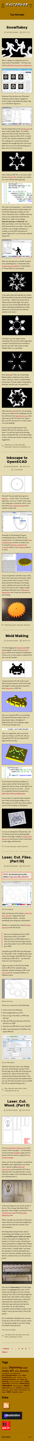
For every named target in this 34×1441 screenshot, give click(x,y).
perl (15, 1388)
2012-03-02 (26, 1110)
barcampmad (5, 1373)
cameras (19, 1377)
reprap (11, 1390)
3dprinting (8, 445)
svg (29, 447)
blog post (22, 547)
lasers (6, 1337)
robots (16, 1390)
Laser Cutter (6, 973)
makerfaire (6, 1383)
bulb (13, 1335)
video (8, 1392)
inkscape (22, 445)
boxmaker (8, 1335)
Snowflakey (17, 27)
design (22, 1379)
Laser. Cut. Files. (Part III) (17, 859)
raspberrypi (5, 1390)
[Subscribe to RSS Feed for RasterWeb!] (17, 1405)
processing (26, 1388)
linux (22, 1381)
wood (20, 1337)
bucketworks (7, 1377)
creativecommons (9, 1379)
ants (11, 375)
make (24, 1088)
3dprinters (5, 1368)
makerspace (9, 1090)
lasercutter (18, 1088)
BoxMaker (17, 1153)
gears (14, 625)
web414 (21, 1392)
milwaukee (7, 1385)
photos (19, 1388)
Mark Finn (5, 793)
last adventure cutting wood (15, 1148)
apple (25, 1368)
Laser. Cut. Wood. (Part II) (17, 1103)
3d (5, 846)
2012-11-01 (26, 466)
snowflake (23, 447)
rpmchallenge (23, 1390)
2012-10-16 (26, 641)
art (13, 445)
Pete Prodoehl (13, 32)
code (24, 1377)
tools (3, 1392)
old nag (15, 411)
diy (26, 1379)
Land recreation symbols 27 (11, 266)
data (18, 1379)
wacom (15, 1392)
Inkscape (26, 129)
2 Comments (18, 470)
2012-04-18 (26, 866)
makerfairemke (15, 1383)
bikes (24, 1375)
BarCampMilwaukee (18, 793)
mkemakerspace (18, 1386)
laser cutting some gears (17, 506)
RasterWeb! (6, 1437)
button (14, 1377)
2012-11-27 (26, 32)
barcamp (24, 1371)
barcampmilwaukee (9, 1375)
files (6, 1088)
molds (19, 846)
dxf (8, 846)
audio (17, 1371)
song (29, 1390)
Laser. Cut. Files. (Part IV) (18, 877)
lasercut (17, 1381)
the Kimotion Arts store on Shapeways (19, 65)
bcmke (20, 1375)
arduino (5, 1371)
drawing (5, 1381)
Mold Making (17, 636)
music (26, 1385)
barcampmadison (15, 1373)
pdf (15, 1090)
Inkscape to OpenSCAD (17, 460)
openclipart (8, 447)
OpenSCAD (12, 177)
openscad (16, 447)
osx (12, 1388)
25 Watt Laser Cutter (9, 1213)
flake (16, 445)
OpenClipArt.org (21, 416)
